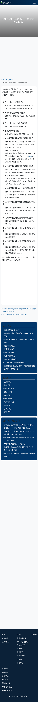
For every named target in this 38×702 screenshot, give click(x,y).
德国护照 (7, 412)
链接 (30, 156)
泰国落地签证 (9, 349)
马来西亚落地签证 (10, 359)
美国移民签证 (21, 638)
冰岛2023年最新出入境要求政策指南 (14, 314)
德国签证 (20, 663)
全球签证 (5, 638)
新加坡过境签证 (9, 356)
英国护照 (7, 382)
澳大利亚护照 (9, 388)
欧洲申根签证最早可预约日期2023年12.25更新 (19, 340)
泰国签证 (5, 676)
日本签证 (5, 669)
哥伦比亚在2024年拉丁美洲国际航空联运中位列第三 (19, 454)
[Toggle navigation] (34, 2)
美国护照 (7, 405)
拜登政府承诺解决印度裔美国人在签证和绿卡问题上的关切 (19, 438)
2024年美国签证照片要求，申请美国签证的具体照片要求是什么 (19, 367)
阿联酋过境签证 (9, 346)
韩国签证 (5, 672)
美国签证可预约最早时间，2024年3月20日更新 (19, 334)
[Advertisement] (19, 57)
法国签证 (20, 659)
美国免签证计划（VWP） (13, 330)
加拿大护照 (8, 392)
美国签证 (20, 634)
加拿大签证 (21, 655)
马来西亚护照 (9, 402)
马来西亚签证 (7, 690)
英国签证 (20, 648)
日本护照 (7, 395)
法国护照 (7, 385)
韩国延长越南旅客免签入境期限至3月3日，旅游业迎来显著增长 (19, 448)
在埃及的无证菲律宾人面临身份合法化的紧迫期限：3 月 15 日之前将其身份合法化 (19, 426)
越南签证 (5, 679)
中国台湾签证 (9, 352)
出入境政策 (9, 80)
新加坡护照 (8, 398)
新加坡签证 (6, 683)
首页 (2, 80)
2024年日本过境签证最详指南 (14, 362)
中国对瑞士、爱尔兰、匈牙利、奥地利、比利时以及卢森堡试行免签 (19, 432)
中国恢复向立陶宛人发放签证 (14, 444)
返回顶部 (34, 634)
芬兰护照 (7, 409)
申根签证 (20, 652)
